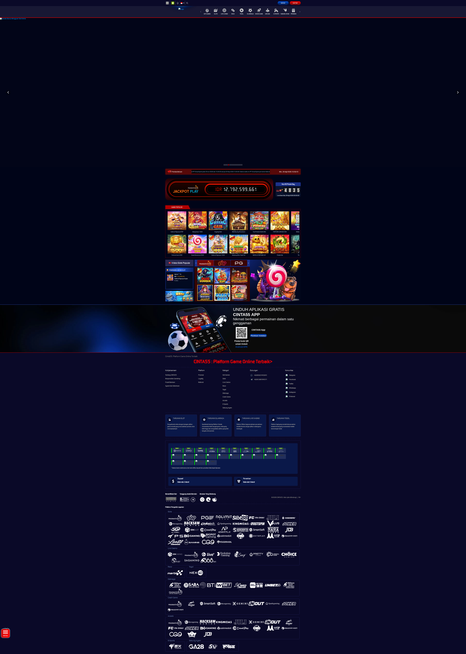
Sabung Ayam (285, 14)
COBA (206, 273)
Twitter (291, 384)
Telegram (292, 375)
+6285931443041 (260, 375)
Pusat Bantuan (170, 382)
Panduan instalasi (258, 336)
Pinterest (292, 396)
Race (233, 14)
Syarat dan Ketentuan (172, 386)
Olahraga (250, 14)
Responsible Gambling (172, 379)
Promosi (293, 14)
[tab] (205, 263)
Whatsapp (292, 388)
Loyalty (200, 379)
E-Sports (276, 14)
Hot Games (207, 14)
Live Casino (224, 14)
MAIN (178, 221)
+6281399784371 (260, 379)
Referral (201, 382)
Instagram (292, 392)
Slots (216, 14)
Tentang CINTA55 (171, 375)
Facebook (292, 379)
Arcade (267, 14)
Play (194, 191)
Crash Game (259, 14)
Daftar (295, 3)
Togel (242, 14)
